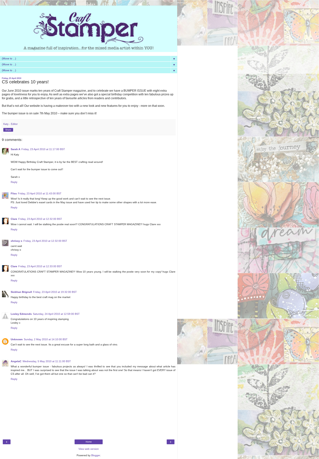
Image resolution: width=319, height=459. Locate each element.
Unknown (17, 339)
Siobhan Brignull (21, 291)
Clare (14, 218)
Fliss (14, 193)
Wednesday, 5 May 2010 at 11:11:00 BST (47, 361)
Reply (14, 182)
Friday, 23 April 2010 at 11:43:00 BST (39, 193)
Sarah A (15, 149)
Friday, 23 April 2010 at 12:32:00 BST (40, 218)
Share (8, 130)
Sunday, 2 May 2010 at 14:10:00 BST (46, 339)
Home (89, 442)
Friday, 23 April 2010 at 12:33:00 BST (40, 266)
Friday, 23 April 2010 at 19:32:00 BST (55, 291)
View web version (88, 448)
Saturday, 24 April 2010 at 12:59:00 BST (56, 313)
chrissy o (16, 240)
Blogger (95, 455)
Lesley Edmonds (21, 313)
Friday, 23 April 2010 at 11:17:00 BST (43, 149)
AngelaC (16, 361)
